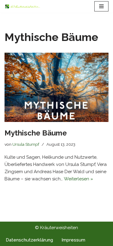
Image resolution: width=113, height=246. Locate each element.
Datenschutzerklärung (29, 240)
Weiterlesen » (78, 179)
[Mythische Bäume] (56, 87)
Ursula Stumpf (25, 144)
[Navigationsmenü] (101, 6)
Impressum (73, 240)
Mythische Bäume (36, 133)
